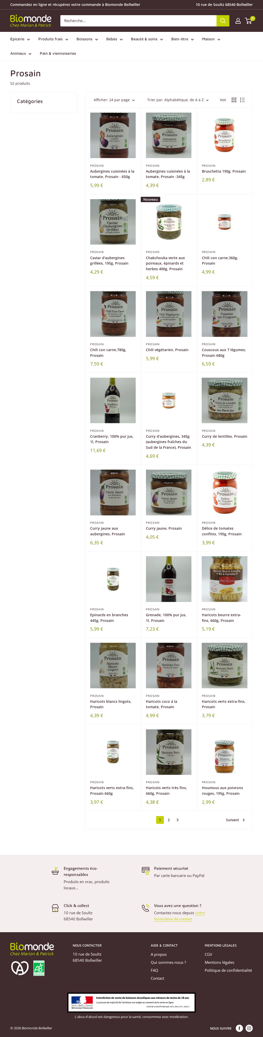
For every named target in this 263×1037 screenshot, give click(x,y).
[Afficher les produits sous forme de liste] (242, 100)
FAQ (154, 970)
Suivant (232, 819)
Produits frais (50, 39)
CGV (208, 954)
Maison (208, 39)
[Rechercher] (223, 20)
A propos (159, 954)
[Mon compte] (238, 21)
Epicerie (17, 39)
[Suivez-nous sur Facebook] (239, 1028)
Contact (157, 978)
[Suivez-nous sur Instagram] (249, 1028)
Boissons (84, 39)
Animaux (18, 53)
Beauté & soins (144, 39)
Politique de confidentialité (228, 970)
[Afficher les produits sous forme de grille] (234, 100)
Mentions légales (219, 962)
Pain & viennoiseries (58, 53)
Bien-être (179, 39)
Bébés (111, 39)
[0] (248, 21)
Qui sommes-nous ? (168, 962)
